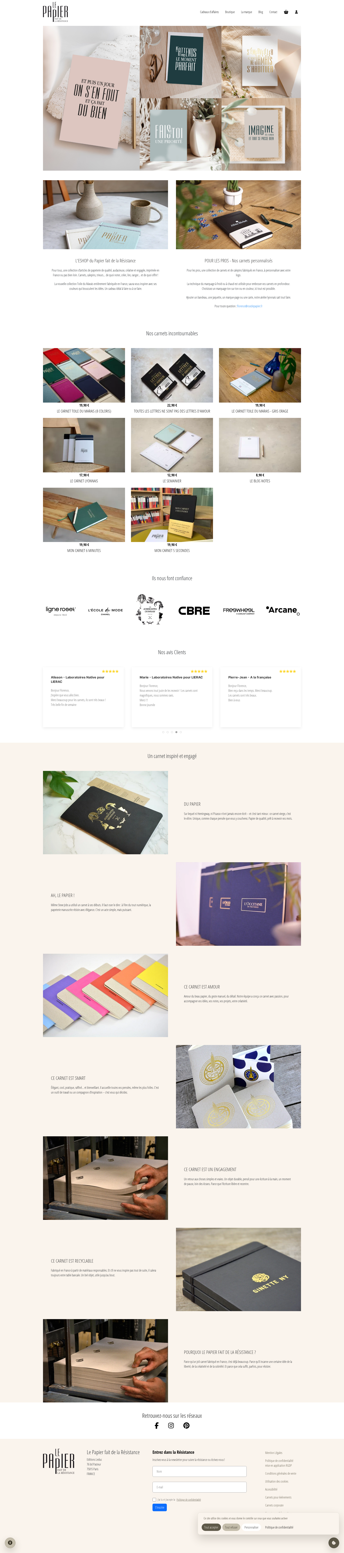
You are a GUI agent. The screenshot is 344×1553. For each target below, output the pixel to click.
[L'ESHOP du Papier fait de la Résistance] (105, 250)
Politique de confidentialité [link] (279, 1527)
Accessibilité (271, 1489)
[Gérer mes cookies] (333, 1542)
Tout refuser (231, 1527)
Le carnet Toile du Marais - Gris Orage (260, 411)
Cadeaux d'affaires (209, 12)
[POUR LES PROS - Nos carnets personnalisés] (238, 250)
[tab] (163, 732)
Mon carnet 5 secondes (172, 550)
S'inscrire (159, 1507)
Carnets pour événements (278, 1497)
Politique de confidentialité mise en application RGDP (279, 1463)
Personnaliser (251, 1527)
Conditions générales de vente (280, 1473)
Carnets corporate (274, 1505)
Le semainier (172, 480)
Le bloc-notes (260, 480)
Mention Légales (273, 1453)
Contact (273, 12)
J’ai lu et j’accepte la (179, 1499)
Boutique (230, 12)
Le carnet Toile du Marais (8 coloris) (84, 411)
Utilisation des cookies (276, 1481)
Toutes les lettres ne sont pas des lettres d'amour (172, 411)
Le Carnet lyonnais (84, 480)
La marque (246, 12)
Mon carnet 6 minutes (84, 550)
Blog (260, 12)
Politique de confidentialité (189, 1499)
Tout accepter (211, 1527)
